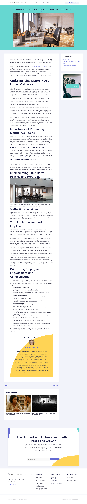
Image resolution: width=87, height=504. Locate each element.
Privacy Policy (39, 485)
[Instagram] (13, 484)
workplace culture (23, 156)
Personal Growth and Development (71, 61)
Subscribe (55, 459)
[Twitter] (10, 484)
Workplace (43, 11)
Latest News (66, 59)
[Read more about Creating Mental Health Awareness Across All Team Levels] (18, 403)
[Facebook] (8, 484)
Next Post (56, 385)
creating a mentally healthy (39, 66)
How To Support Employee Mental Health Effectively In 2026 (44, 413)
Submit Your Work (39, 483)
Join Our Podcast (72, 86)
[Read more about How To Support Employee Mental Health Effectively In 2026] (44, 403)
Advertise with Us (39, 482)
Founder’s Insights (39, 477)
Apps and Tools (66, 67)
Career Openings (39, 478)
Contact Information (40, 486)
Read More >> (43, 453)
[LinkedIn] (15, 484)
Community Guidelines (40, 480)
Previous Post (8, 385)
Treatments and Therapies (69, 65)
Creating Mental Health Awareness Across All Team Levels (18, 413)
